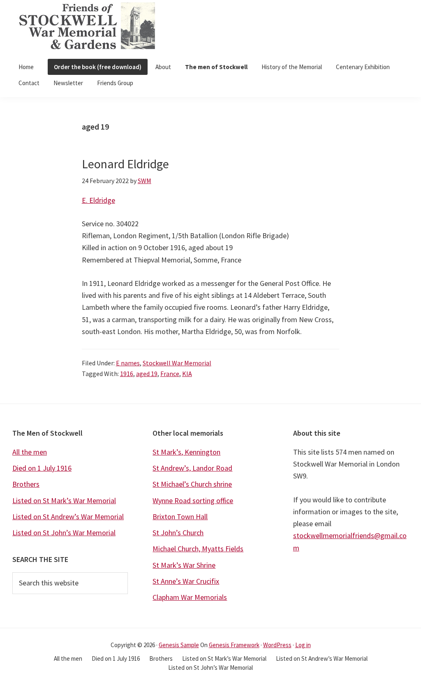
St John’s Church (178, 532)
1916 (126, 373)
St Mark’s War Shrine (184, 565)
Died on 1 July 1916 (42, 468)
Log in (303, 645)
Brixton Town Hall (180, 516)
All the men (29, 452)
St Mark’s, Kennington (186, 452)
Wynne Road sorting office (193, 500)
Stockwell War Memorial (177, 363)
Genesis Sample (179, 645)
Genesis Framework (234, 645)
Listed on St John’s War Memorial (64, 532)
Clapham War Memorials (190, 597)
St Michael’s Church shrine (192, 484)
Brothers (25, 484)
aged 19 (146, 373)
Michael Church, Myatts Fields (198, 548)
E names (128, 363)
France (169, 373)
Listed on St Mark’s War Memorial (64, 500)
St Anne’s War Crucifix (186, 581)
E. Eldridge (98, 200)
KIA (187, 373)
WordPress (277, 645)
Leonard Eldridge (125, 164)
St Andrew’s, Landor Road (192, 468)
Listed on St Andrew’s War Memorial (68, 516)
